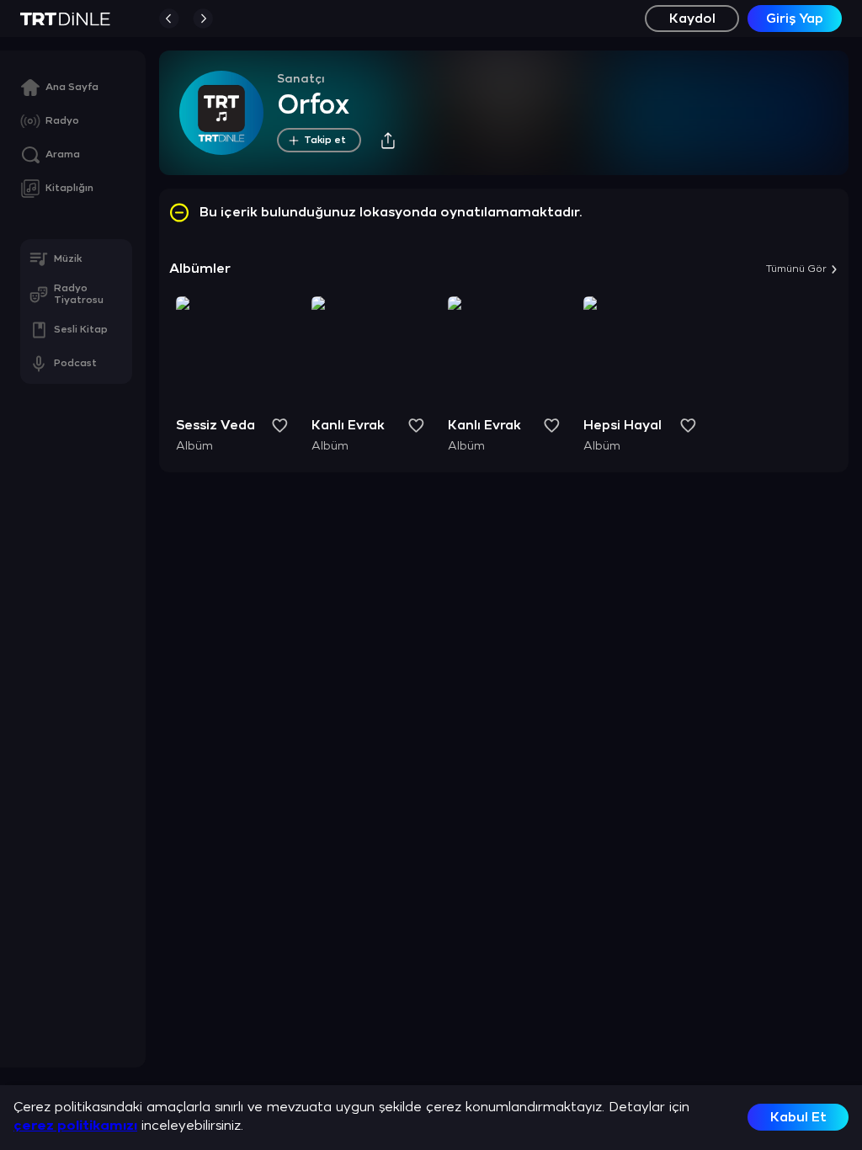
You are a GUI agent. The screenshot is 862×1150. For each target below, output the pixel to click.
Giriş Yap (794, 19)
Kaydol (692, 19)
